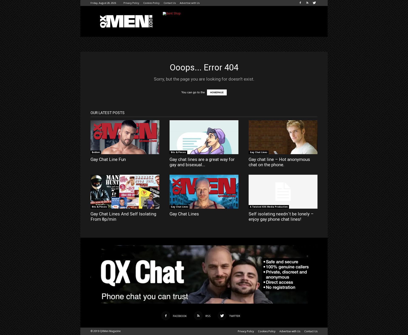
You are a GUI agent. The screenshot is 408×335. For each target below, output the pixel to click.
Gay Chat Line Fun (108, 159)
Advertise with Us (190, 2)
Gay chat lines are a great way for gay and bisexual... (202, 162)
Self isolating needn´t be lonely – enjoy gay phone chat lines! (281, 216)
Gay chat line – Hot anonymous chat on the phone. (279, 162)
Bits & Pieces (178, 152)
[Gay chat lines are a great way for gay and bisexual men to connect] (204, 137)
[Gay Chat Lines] (204, 192)
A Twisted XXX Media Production (269, 206)
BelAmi (96, 152)
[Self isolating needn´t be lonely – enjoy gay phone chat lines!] (283, 192)
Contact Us (170, 2)
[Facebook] (300, 3)
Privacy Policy (131, 2)
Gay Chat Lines (258, 152)
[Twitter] (314, 3)
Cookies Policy (151, 2)
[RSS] (307, 3)
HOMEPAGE (217, 92)
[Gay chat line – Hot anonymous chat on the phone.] (283, 137)
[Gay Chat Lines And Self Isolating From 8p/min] (125, 192)
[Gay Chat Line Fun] (125, 137)
